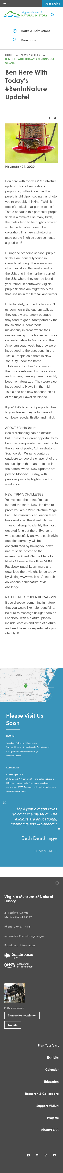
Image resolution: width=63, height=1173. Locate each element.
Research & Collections (42, 1093)
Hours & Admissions (33, 31)
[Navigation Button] (6, 3)
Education (51, 1081)
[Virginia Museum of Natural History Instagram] (46, 1155)
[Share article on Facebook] (49, 118)
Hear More (44, 851)
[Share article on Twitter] (55, 118)
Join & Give (52, 3)
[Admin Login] (53, 883)
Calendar (52, 1069)
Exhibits (53, 1057)
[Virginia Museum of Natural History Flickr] (37, 1155)
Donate (13, 1025)
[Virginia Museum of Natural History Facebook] (28, 1155)
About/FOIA (50, 1130)
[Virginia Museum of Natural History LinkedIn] (54, 1155)
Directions (26, 40)
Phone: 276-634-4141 (17, 926)
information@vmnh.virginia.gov (24, 936)
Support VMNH (47, 1106)
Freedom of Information (19, 945)
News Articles (30, 55)
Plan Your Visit (48, 1045)
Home (9, 55)
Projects (53, 1118)
